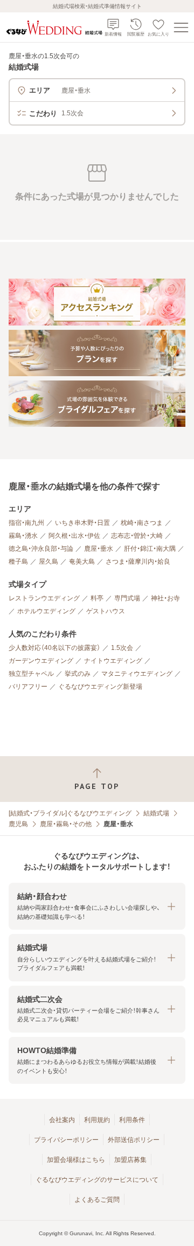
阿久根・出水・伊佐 (74, 535)
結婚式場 (156, 813)
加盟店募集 (130, 1160)
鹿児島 (18, 824)
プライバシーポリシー (66, 1140)
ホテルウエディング (46, 611)
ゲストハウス (105, 611)
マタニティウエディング (136, 673)
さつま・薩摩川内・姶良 (138, 561)
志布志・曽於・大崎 (137, 535)
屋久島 (48, 561)
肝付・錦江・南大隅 (150, 548)
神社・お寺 (165, 598)
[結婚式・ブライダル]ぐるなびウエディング (70, 813)
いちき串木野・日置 (82, 523)
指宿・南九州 (26, 523)
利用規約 (97, 1120)
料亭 (97, 598)
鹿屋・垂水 (98, 548)
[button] (97, 906)
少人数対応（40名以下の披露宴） (54, 648)
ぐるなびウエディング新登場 (100, 686)
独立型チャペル (31, 673)
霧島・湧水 (23, 535)
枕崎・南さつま (142, 523)
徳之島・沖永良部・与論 (41, 548)
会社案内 (62, 1120)
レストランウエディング (44, 598)
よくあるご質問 (97, 1199)
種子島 (18, 561)
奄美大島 (82, 561)
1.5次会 (122, 648)
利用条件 (132, 1120)
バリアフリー (28, 686)
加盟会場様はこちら (76, 1160)
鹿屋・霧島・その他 (66, 824)
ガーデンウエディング (41, 660)
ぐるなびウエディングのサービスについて (97, 1179)
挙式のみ (78, 673)
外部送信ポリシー (134, 1140)
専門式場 (127, 598)
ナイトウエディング (113, 660)
